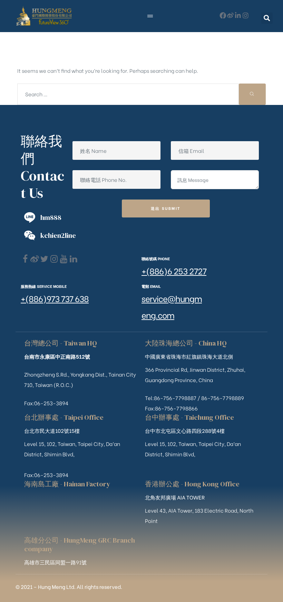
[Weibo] (230, 15)
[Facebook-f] (222, 15)
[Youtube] (63, 259)
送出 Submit (166, 208)
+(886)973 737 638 (55, 298)
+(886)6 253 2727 (174, 270)
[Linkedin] (73, 259)
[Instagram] (245, 15)
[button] (267, 18)
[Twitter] (44, 259)
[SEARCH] (252, 94)
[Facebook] (25, 259)
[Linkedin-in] (238, 15)
